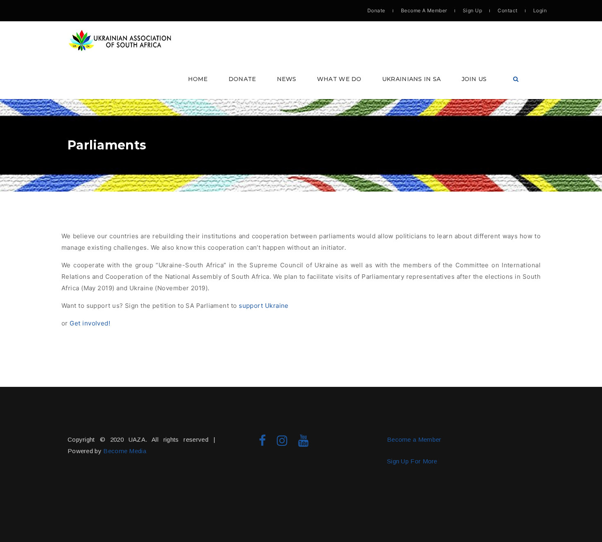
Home (198, 79)
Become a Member (414, 439)
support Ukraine (264, 305)
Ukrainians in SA (411, 79)
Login (540, 10)
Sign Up (472, 10)
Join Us (474, 79)
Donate (376, 10)
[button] (301, 60)
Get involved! (90, 323)
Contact (507, 10)
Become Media (124, 450)
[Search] (515, 79)
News (286, 79)
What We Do (339, 79)
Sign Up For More (412, 461)
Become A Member (424, 10)
